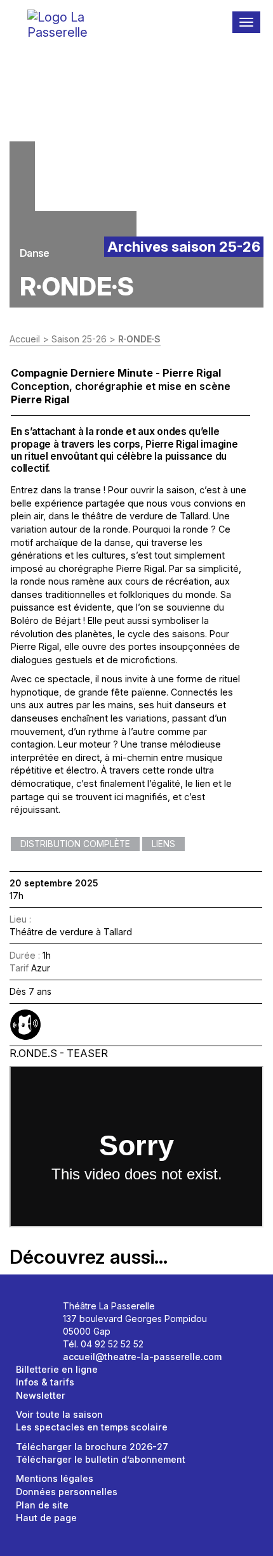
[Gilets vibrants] (25, 1025)
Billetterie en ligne (57, 1369)
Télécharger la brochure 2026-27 (92, 1446)
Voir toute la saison (59, 1414)
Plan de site (42, 1505)
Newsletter (40, 1395)
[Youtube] (30, 1332)
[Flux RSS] (44, 1332)
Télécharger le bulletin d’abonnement (100, 1459)
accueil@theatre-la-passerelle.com (142, 1356)
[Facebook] (30, 1310)
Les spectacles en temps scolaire (92, 1427)
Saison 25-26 (79, 339)
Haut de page (46, 1517)
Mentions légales (54, 1478)
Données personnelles (66, 1491)
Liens (163, 844)
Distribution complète (75, 844)
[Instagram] (44, 1310)
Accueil (25, 339)
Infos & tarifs (45, 1382)
